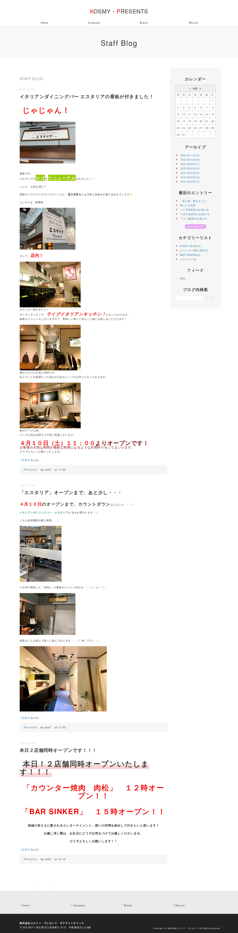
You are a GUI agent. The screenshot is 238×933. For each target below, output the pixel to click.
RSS (182, 278)
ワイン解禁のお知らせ (194, 218)
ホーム (29, 888)
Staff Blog (45, 888)
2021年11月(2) (190, 155)
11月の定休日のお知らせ (195, 214)
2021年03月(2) (190, 177)
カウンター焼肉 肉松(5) (194, 250)
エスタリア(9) (188, 259)
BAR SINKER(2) (190, 255)
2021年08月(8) (190, 168)
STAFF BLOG (30, 460)
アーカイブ (195, 147)
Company (94, 22)
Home (44, 22)
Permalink (30, 469)
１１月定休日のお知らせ (194, 209)
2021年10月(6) (190, 159)
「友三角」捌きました (193, 201)
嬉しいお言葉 (188, 205)
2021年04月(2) (190, 173)
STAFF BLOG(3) (190, 246)
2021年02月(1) (190, 181)
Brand (144, 22)
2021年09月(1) (190, 164)
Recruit (193, 22)
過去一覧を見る (195, 226)
